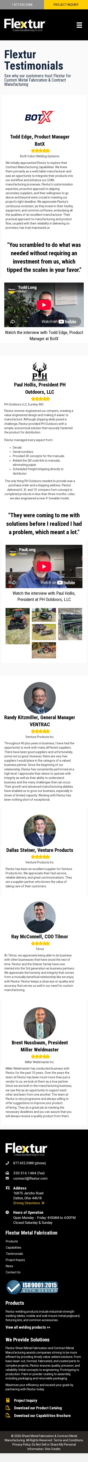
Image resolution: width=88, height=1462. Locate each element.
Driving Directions (27, 1203)
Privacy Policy (21, 1444)
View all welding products (26, 1327)
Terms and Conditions (68, 1440)
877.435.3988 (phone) (29, 1163)
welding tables (15, 1316)
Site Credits (52, 1449)
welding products (26, 1311)
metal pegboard (68, 1316)
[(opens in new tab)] (27, 1149)
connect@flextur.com (30, 1178)
